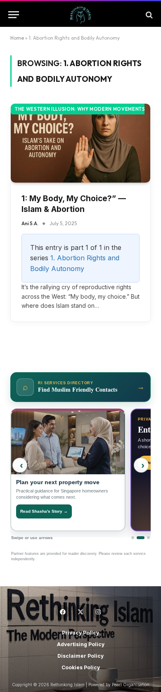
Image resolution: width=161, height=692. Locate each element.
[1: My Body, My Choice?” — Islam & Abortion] (80, 143)
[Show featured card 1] (132, 537)
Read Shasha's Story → (44, 511)
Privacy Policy (80, 633)
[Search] (148, 14)
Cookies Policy (81, 667)
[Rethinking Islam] (80, 14)
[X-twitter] (80, 612)
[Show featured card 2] (140, 537)
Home (17, 38)
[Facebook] (63, 612)
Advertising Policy (80, 644)
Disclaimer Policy (80, 656)
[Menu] (13, 14)
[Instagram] (98, 612)
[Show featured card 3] (148, 537)
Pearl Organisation (130, 684)
